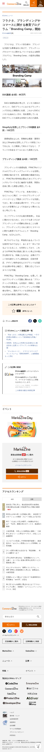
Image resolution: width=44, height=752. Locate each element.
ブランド (5, 38)
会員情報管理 (14, 719)
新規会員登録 (23, 471)
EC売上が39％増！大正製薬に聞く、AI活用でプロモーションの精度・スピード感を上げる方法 (23, 515)
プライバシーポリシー (17, 732)
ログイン (23, 477)
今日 (12, 499)
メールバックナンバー (23, 465)
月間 (31, 499)
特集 (4, 670)
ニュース (6, 660)
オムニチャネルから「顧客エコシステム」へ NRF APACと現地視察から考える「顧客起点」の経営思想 (23, 569)
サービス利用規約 (15, 729)
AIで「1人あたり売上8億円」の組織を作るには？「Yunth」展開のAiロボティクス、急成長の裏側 (23, 523)
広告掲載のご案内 (11, 641)
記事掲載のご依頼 (32, 641)
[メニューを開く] (3, 3)
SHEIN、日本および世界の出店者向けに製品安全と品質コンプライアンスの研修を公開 (22, 345)
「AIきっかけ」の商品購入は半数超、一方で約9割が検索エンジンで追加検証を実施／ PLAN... (22, 337)
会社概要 (12, 725)
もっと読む (9, 356)
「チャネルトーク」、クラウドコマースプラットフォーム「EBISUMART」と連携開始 (22, 352)
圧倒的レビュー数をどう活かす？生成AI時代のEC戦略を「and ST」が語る (23, 578)
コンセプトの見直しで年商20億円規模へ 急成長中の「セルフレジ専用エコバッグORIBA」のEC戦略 (23, 543)
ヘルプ (12, 712)
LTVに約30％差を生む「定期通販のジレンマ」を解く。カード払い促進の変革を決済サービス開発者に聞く (23, 560)
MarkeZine (7, 651)
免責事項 (12, 722)
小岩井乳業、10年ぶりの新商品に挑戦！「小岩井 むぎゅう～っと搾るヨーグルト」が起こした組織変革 (23, 533)
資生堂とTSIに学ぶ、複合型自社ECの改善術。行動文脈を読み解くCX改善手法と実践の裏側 (23, 505)
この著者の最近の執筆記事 (25, 390)
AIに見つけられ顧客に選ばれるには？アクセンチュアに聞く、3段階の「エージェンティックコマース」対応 (24, 586)
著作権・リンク (15, 716)
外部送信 (12, 735)
